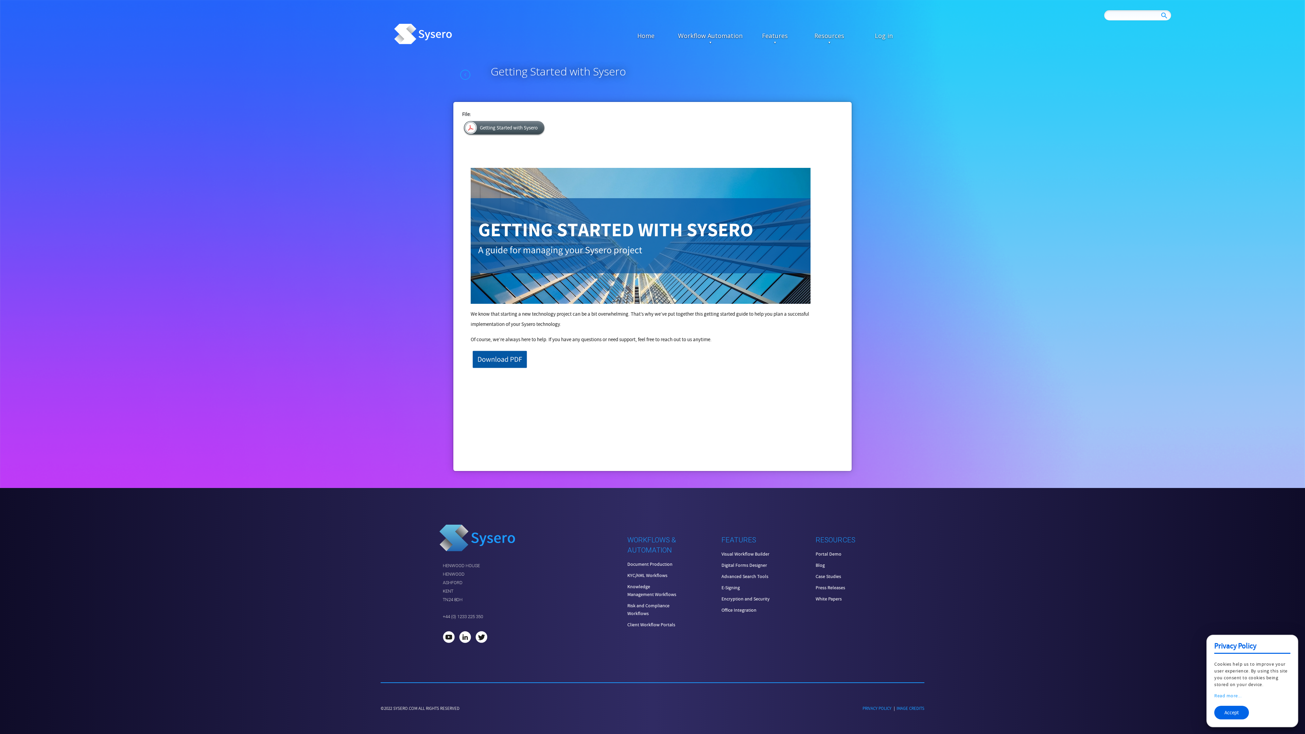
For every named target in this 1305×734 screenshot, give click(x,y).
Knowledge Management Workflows (651, 590)
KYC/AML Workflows (647, 575)
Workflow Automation (710, 36)
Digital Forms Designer (744, 565)
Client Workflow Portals (651, 625)
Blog (820, 565)
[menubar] (765, 35)
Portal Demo (828, 554)
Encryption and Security (745, 599)
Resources (829, 36)
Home (646, 36)
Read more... (1227, 696)
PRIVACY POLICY (877, 708)
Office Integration (738, 610)
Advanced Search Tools (744, 576)
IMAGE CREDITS (910, 708)
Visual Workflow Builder (745, 554)
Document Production (650, 564)
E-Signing (730, 587)
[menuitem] (646, 35)
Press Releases (830, 587)
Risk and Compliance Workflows (648, 609)
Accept (1231, 712)
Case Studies (828, 576)
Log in (884, 36)
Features (775, 36)
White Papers (829, 599)
